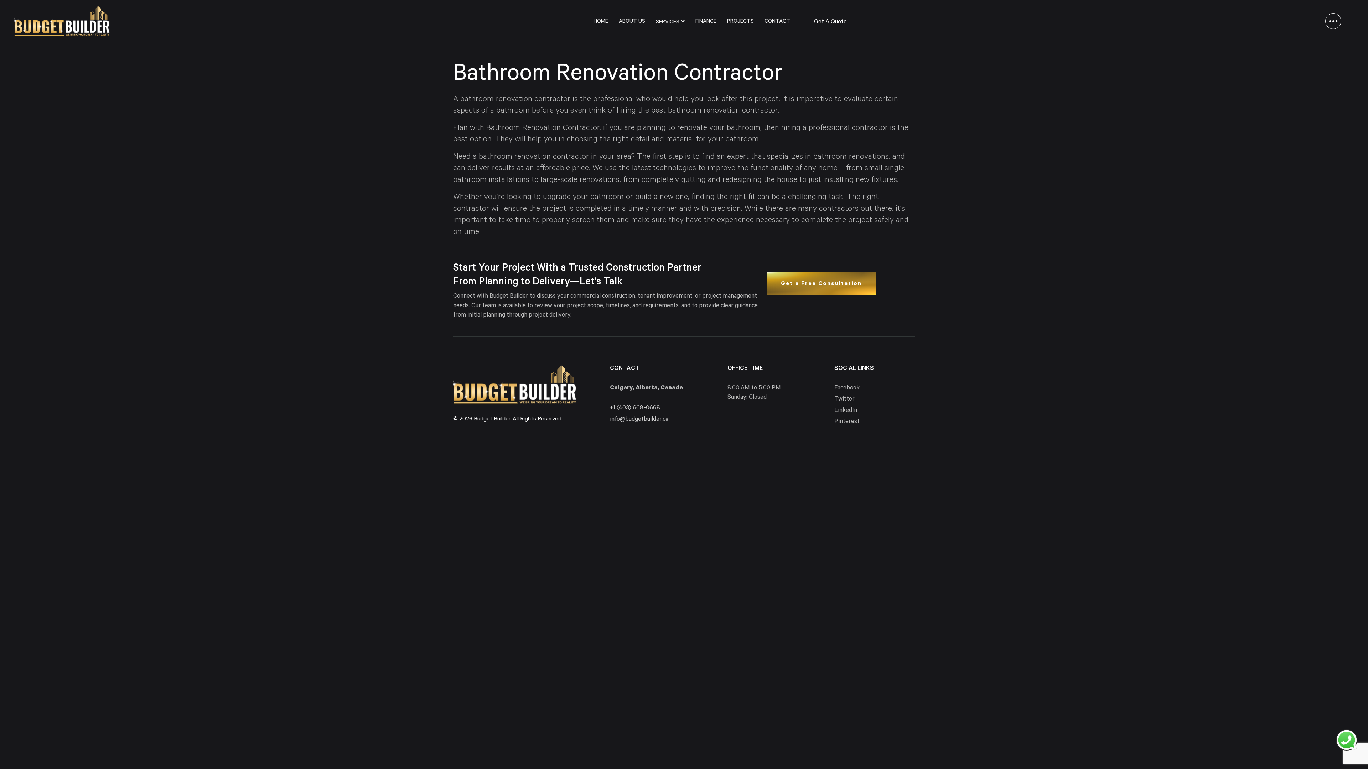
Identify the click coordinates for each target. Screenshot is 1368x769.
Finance (705, 22)
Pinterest (847, 422)
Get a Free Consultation (821, 284)
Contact (777, 22)
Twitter (844, 399)
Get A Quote (830, 22)
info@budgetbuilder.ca (639, 420)
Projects (740, 22)
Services (668, 23)
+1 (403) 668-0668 (635, 408)
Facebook (847, 388)
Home (601, 22)
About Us (632, 22)
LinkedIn (845, 411)
